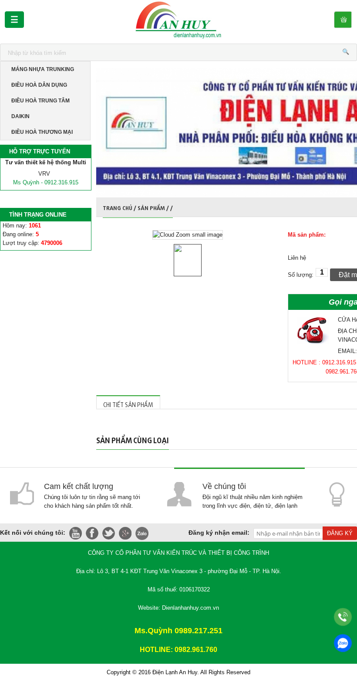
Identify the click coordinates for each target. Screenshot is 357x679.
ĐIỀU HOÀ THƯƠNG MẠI (42, 132)
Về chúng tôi (224, 486)
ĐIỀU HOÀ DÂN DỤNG (39, 85)
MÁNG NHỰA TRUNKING (42, 69)
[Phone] (343, 617)
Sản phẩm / (154, 207)
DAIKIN (20, 116)
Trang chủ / (120, 207)
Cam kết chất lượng (78, 486)
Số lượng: (300, 275)
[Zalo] (343, 643)
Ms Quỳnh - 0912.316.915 (45, 182)
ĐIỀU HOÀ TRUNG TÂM (40, 101)
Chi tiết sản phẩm (128, 403)
